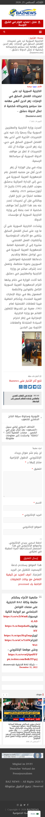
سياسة (29, 87)
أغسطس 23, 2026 (32, 741)
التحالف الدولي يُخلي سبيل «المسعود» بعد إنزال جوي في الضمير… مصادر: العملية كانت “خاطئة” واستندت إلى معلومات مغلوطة (22, 433)
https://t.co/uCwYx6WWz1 (21, 642)
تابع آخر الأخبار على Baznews (25, 380)
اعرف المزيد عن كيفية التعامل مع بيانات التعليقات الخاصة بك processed (24, 579)
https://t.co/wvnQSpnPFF (23, 654)
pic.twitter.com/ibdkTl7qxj (22, 659)
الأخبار (40, 87)
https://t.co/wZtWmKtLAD (20, 619)
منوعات (39, 694)
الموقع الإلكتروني (32, 527)
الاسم (37, 502)
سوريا (35, 87)
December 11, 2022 (28, 667)
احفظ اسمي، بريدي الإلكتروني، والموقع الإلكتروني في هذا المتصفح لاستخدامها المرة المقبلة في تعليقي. (23, 547)
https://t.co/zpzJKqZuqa (18, 635)
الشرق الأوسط (29, 719)
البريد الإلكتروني (32, 515)
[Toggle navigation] (40, 32)
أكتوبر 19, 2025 (36, 121)
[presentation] (3, 695)
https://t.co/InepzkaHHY (21, 628)
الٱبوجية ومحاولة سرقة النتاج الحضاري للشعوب (23, 417)
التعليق (37, 469)
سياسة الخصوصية (22, 813)
